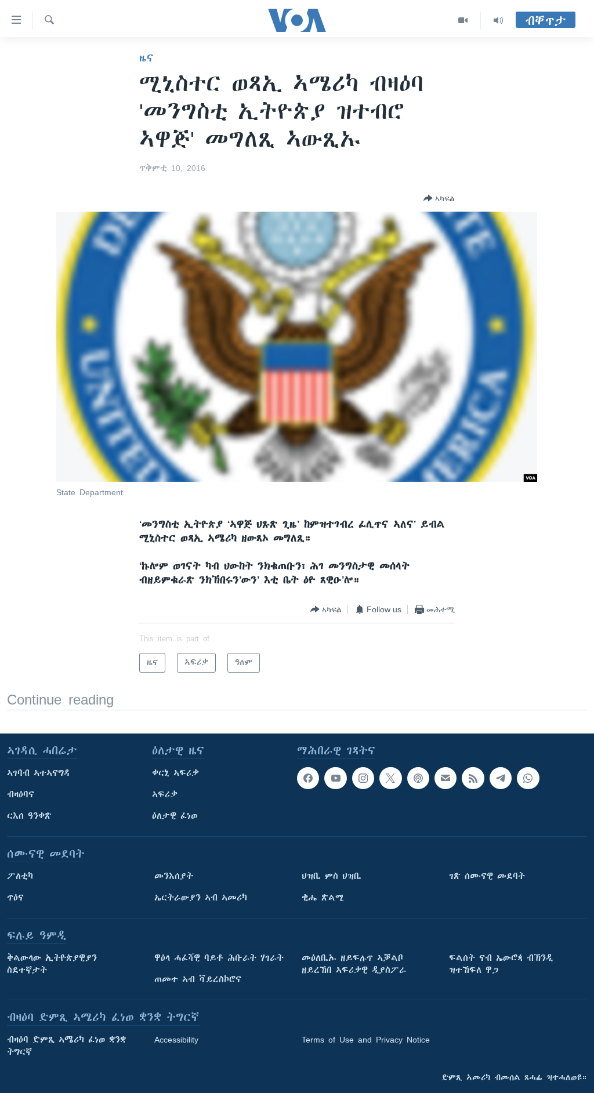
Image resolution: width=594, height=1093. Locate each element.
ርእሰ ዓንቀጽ (29, 816)
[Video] (463, 20)
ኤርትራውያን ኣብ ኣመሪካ (200, 897)
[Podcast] (418, 778)
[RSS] (473, 778)
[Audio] (498, 20)
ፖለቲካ (20, 876)
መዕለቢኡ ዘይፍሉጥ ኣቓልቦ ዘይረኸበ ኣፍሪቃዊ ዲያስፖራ (354, 964)
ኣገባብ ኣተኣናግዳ (38, 773)
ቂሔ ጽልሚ (323, 897)
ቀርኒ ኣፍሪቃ (175, 773)
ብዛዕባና (20, 794)
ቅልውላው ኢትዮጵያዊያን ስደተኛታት (52, 964)
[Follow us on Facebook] (308, 778)
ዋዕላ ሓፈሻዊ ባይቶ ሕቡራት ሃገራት (219, 958)
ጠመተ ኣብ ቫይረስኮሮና (197, 979)
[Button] (439, 198)
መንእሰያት (173, 876)
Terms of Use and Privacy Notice (366, 1039)
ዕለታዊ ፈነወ (174, 816)
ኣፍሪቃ (165, 794)
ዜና (146, 58)
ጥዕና (15, 897)
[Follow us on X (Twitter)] (390, 778)
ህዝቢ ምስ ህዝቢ (331, 876)
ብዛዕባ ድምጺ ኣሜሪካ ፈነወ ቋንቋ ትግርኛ (66, 1045)
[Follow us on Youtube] (335, 778)
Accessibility (176, 1039)
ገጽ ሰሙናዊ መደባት (487, 876)
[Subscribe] (445, 778)
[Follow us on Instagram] (363, 778)
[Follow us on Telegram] (501, 778)
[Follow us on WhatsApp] (528, 778)
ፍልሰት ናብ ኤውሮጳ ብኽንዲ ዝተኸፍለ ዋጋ (501, 964)
